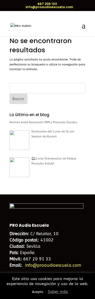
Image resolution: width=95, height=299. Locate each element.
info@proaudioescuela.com (53, 265)
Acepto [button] (37, 292)
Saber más (58, 291)
